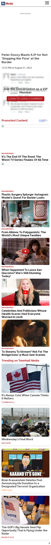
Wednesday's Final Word (17, 439)
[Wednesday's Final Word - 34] (25, 422)
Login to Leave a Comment (25, 98)
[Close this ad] (49, 543)
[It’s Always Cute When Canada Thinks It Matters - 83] (25, 378)
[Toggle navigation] (47, 3)
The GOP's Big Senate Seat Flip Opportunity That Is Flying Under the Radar (24, 530)
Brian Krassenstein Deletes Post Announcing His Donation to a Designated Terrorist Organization (23, 483)
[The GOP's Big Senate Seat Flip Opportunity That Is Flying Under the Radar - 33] (25, 510)
